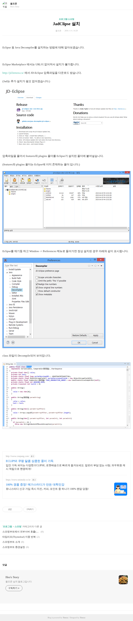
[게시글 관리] (19, 509)
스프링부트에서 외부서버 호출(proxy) (21, 531)
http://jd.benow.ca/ (13, 72)
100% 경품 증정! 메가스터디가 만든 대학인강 (35, 484)
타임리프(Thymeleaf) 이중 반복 (19, 537)
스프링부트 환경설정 (13, 547)
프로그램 (7, 526)
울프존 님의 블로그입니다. (19, 581)
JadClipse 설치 (66, 23)
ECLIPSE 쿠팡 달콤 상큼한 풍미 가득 (30, 461)
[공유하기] (15, 509)
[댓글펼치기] (8, 564)
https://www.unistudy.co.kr (18, 480)
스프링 (18, 526)
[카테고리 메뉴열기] (127, 5)
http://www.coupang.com (17, 456)
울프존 (13, 3)
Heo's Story (12, 577)
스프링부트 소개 (11, 542)
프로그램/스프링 (66, 19)
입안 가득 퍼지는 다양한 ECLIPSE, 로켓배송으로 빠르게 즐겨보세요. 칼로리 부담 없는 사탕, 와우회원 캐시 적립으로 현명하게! (65, 467)
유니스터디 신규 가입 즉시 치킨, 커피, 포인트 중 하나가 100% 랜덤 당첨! (47, 488)
